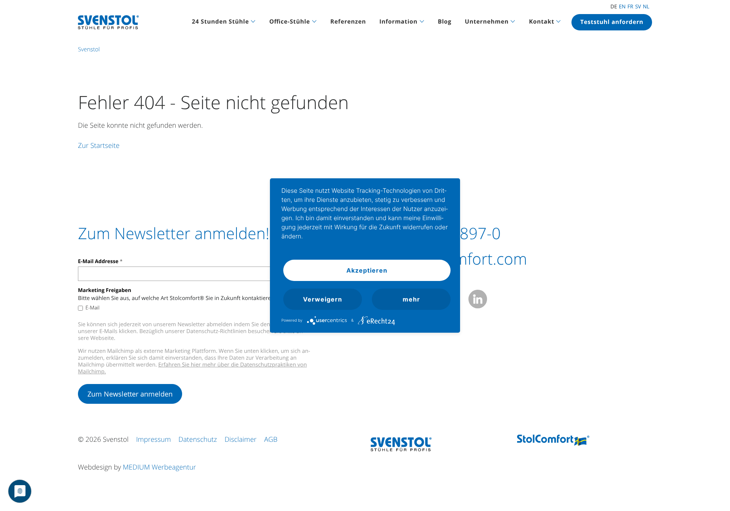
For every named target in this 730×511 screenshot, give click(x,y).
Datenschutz (197, 439)
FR (630, 6)
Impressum (153, 439)
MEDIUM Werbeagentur (159, 467)
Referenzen (348, 21)
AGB (271, 439)
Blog (444, 21)
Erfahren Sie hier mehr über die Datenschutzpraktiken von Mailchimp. (192, 368)
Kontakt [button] (541, 21)
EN (622, 6)
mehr (411, 299)
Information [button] (398, 21)
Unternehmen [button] (487, 21)
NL (646, 6)
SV (638, 6)
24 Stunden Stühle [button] (220, 21)
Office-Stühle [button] (289, 21)
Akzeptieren (366, 270)
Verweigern (322, 299)
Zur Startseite (98, 145)
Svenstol (89, 49)
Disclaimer (241, 439)
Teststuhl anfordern (611, 22)
